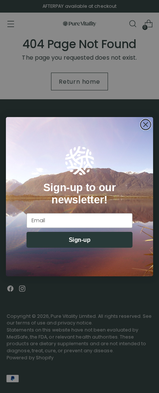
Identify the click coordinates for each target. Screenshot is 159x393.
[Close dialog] (146, 124)
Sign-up (80, 239)
